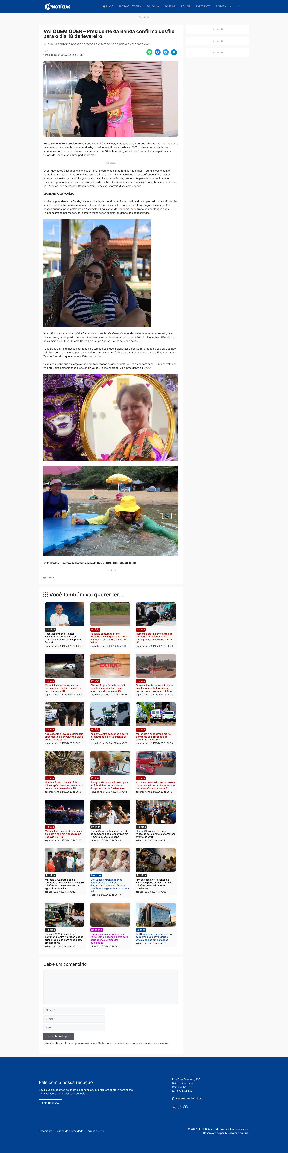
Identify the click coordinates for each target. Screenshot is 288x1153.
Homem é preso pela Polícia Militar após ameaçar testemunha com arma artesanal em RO (64, 785)
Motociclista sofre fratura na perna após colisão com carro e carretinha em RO (63, 688)
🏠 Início (108, 6)
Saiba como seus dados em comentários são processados (133, 1043)
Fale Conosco (50, 1103)
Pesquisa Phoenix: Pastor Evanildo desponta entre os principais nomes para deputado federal (63, 638)
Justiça (141, 930)
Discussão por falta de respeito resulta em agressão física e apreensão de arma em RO (108, 688)
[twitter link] (174, 1107)
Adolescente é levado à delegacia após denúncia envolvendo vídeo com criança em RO (64, 736)
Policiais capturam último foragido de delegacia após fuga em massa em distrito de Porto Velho (109, 638)
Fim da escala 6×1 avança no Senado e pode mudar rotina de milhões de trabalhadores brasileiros (154, 884)
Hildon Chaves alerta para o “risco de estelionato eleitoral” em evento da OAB (155, 834)
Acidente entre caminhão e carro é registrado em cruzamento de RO (109, 736)
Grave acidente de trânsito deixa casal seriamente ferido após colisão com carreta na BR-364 (154, 688)
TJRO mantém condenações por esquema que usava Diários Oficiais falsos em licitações (154, 937)
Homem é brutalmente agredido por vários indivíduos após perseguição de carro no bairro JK (154, 638)
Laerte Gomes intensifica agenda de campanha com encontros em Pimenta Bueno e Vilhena (109, 834)
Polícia (185, 6)
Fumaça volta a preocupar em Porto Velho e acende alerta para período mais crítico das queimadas (109, 938)
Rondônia (153, 6)
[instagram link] (180, 1107)
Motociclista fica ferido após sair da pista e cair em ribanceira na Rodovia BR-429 (64, 834)
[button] (239, 6)
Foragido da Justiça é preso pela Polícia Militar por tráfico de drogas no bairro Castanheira (109, 785)
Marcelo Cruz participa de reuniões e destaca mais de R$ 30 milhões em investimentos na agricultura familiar (64, 884)
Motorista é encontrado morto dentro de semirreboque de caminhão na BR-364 (153, 736)
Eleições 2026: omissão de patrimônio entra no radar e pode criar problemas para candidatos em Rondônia (64, 938)
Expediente (203, 6)
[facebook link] (186, 1107)
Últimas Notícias (130, 6)
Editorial (222, 6)
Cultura (50, 577)
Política (170, 6)
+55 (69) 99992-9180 (189, 1098)
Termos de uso (95, 1131)
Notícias (96, 875)
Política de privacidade (69, 1131)
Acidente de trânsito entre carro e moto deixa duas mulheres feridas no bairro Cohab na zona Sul (155, 785)
